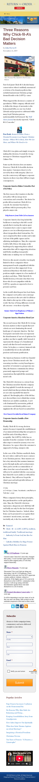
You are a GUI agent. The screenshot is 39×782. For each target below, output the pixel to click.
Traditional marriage (24, 532)
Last (8, 654)
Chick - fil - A (11, 529)
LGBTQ (25, 529)
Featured (9, 526)
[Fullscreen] (30, 764)
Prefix (9, 639)
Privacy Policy (20, 777)
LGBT (19, 529)
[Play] (9, 764)
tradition (32, 529)
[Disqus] (19, 576)
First (8, 647)
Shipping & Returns (9, 777)
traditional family (9, 532)
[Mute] (27, 764)
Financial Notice (30, 777)
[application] (19, 758)
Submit (19, 682)
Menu (8, 14)
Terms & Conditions (19, 779)
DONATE (19, 8)
